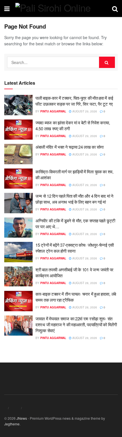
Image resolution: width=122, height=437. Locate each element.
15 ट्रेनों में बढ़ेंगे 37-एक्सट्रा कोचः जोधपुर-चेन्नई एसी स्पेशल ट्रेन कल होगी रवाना (74, 248)
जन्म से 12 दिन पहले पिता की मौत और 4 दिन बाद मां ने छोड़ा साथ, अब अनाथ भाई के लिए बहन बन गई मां (74, 199)
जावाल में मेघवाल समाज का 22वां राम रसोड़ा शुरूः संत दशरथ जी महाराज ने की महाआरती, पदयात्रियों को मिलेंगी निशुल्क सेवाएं (76, 324)
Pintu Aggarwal (53, 111)
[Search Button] (107, 62)
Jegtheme (12, 423)
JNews (21, 418)
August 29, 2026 (84, 111)
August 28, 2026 (84, 209)
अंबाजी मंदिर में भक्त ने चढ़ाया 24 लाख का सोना (69, 147)
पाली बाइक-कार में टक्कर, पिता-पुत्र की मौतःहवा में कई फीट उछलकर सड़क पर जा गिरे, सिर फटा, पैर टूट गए (74, 101)
